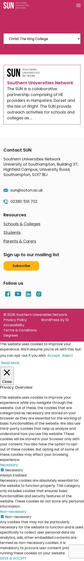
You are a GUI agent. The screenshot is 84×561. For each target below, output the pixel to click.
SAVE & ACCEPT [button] (13, 558)
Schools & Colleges (21, 224)
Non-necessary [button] (13, 511)
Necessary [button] (9, 464)
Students (12, 232)
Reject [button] (67, 355)
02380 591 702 (23, 201)
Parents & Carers (19, 241)
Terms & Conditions (20, 330)
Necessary (14, 470)
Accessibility (13, 325)
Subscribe (21, 265)
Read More (10, 362)
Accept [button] (53, 355)
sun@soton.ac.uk (26, 190)
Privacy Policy (15, 319)
